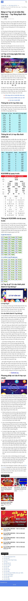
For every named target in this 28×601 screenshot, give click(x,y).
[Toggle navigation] (2, 2)
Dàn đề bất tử (7, 563)
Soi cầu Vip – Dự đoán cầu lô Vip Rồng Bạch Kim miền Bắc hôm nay (6, 489)
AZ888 (1, 587)
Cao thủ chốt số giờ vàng (10, 560)
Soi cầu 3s (6, 568)
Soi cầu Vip (6, 577)
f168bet (6, 589)
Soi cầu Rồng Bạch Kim (9, 556)
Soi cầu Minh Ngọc (8, 574)
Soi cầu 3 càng (7, 565)
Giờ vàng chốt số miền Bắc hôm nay (14, 95)
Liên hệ (14, 584)
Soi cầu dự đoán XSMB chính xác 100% (13, 573)
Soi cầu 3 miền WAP (15, 100)
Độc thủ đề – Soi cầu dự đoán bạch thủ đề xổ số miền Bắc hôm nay (20, 489)
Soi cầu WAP (7, 579)
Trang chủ (3, 5)
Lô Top (5, 561)
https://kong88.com (5, 592)
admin (5, 18)
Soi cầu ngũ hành (8, 576)
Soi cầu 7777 (7, 569)
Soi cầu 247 (6, 558)
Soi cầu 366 (6, 566)
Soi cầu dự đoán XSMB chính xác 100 (14, 97)
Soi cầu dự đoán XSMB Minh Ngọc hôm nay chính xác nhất (6, 504)
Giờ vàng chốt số (13, 5)
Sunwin (6, 587)
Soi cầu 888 (6, 571)
